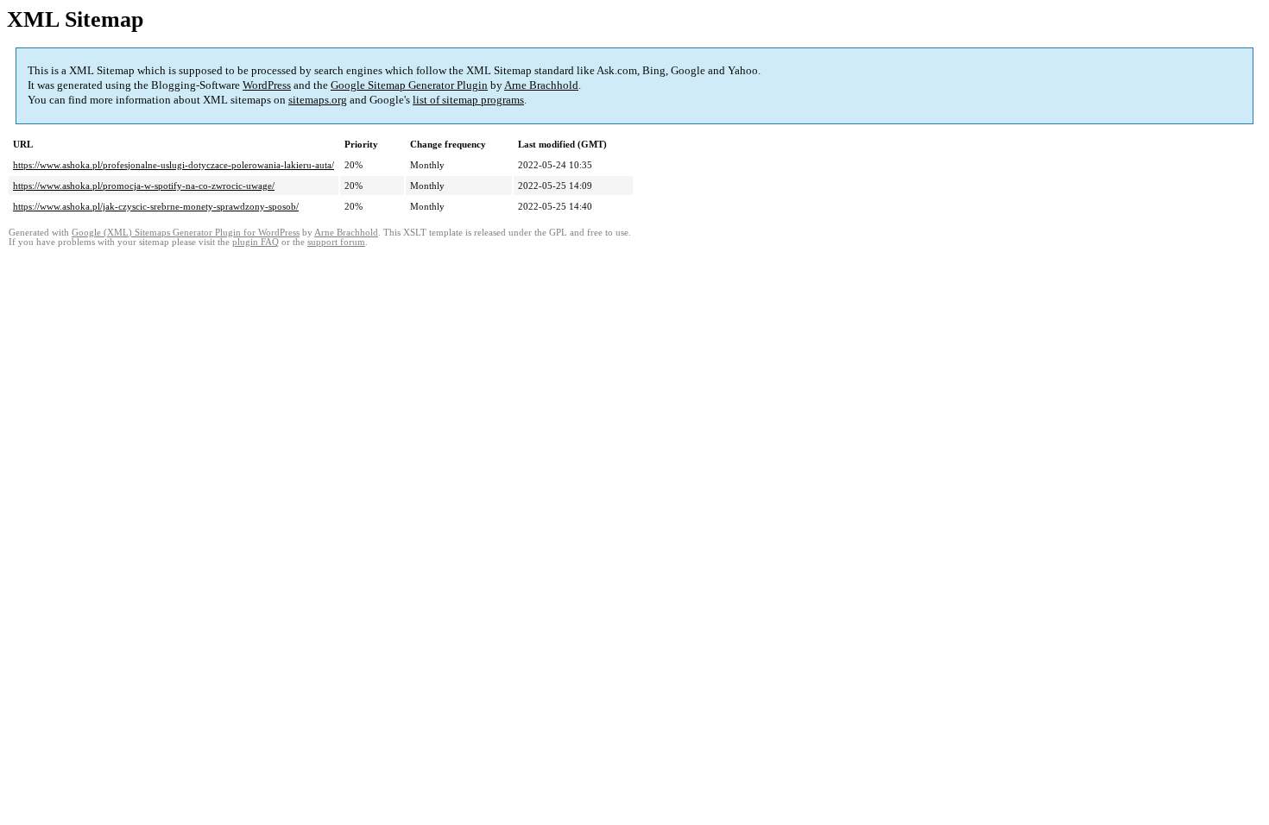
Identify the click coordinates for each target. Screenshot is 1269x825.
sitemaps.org (317, 99)
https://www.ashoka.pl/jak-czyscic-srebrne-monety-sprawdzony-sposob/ (156, 206)
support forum (336, 242)
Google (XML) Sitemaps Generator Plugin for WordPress (186, 232)
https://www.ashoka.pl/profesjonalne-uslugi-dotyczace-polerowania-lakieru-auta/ (173, 165)
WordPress (267, 85)
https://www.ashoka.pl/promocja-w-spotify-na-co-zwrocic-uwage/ (144, 185)
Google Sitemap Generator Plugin (409, 85)
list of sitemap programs (468, 99)
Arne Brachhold (541, 85)
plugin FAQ (255, 242)
